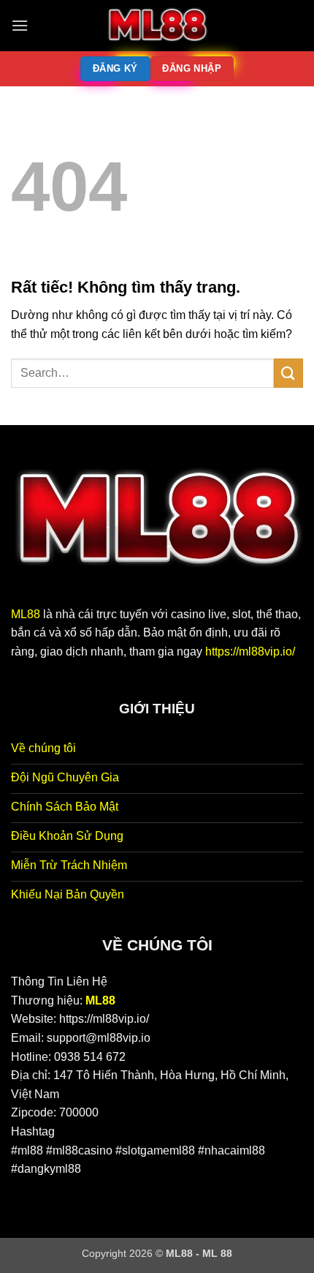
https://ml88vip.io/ (250, 651)
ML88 (25, 614)
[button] (19, 25)
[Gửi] (288, 372)
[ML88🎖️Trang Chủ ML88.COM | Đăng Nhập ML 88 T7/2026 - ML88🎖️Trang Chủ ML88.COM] (157, 25)
